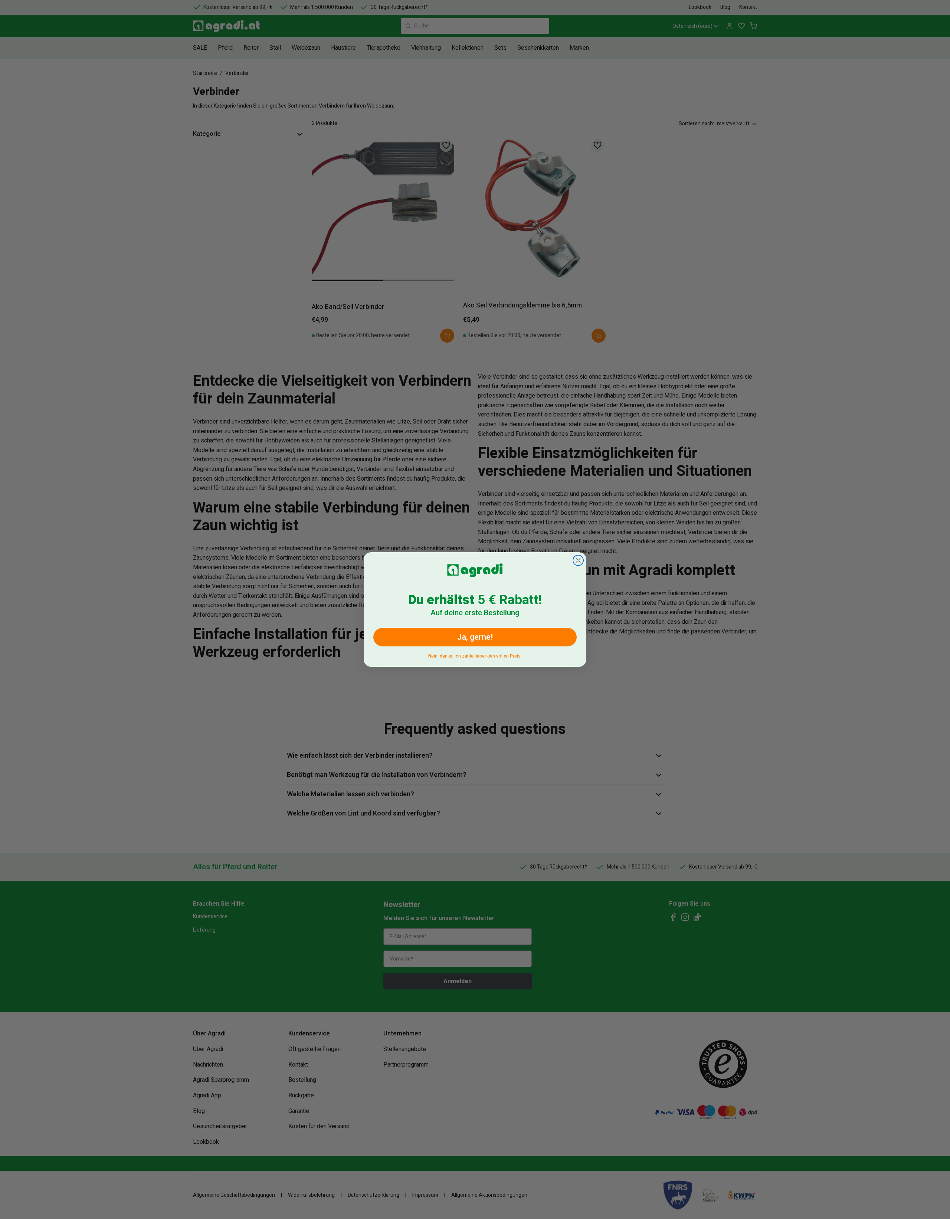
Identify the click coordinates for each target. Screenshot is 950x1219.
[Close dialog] (578, 560)
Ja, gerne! (475, 637)
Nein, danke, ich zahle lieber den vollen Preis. (475, 655)
